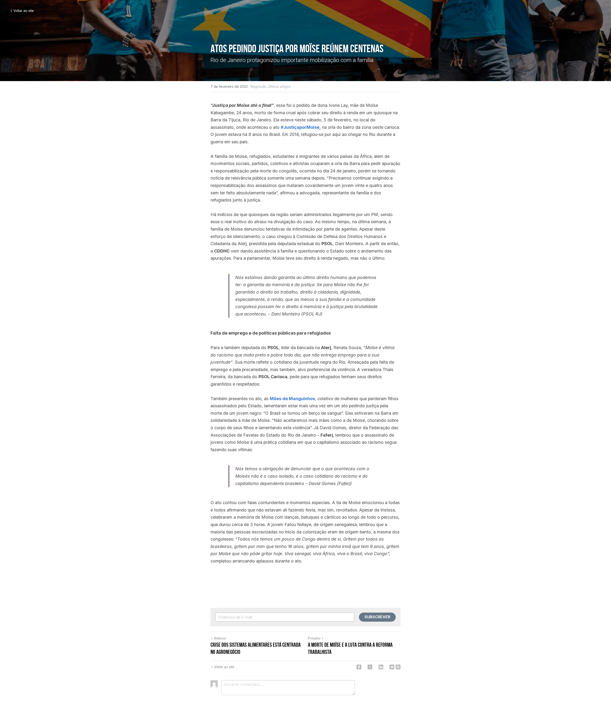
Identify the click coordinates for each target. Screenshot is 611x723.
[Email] (392, 667)
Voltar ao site (23, 11)
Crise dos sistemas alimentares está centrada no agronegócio (256, 648)
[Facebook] (359, 667)
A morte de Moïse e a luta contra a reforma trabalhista (350, 648)
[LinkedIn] (381, 667)
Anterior (220, 638)
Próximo (314, 638)
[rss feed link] (398, 667)
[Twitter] (370, 667)
